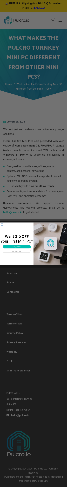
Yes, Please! (17, 246)
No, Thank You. (16, 251)
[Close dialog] (2, 224)
